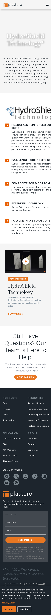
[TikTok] (35, 476)
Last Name (10, 522)
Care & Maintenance (12, 438)
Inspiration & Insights (38, 420)
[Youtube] (7, 482)
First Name (11, 515)
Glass (5, 414)
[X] (16, 476)
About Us (32, 438)
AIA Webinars (9, 450)
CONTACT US (24, 377)
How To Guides (10, 455)
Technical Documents (38, 409)
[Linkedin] (44, 476)
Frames (6, 409)
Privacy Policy (17, 558)
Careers (31, 455)
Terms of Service (32, 558)
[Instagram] (25, 476)
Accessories (8, 420)
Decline (24, 609)
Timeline (32, 444)
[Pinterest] (16, 482)
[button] (25, 261)
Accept (9, 609)
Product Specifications (38, 414)
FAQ (5, 444)
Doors (5, 403)
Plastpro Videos (10, 461)
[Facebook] (7, 476)
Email (8, 530)
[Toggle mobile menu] (47, 4)
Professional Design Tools (38, 426)
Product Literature (36, 403)
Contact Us (33, 450)
